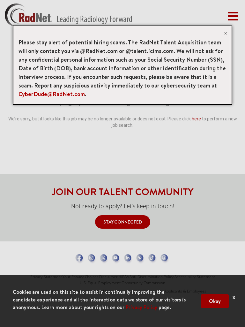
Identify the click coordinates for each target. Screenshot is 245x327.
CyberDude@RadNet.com (52, 94)
